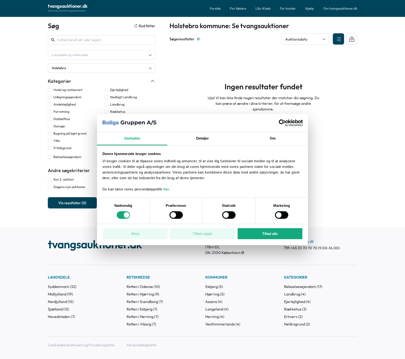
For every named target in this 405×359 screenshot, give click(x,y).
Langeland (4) (217, 309)
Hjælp (309, 8)
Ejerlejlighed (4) (297, 301)
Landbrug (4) (295, 294)
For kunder (288, 8)
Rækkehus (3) (295, 309)
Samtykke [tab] (132, 138)
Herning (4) (214, 316)
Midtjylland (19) (60, 294)
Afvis (135, 234)
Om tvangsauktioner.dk (340, 8)
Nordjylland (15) (61, 301)
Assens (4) (213, 301)
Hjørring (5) (215, 294)
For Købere (238, 8)
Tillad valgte (202, 234)
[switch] (176, 215)
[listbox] (101, 55)
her (166, 189)
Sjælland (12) (58, 309)
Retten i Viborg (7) (141, 324)
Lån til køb (262, 8)
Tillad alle (270, 234)
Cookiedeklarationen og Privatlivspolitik (81, 345)
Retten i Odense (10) (143, 286)
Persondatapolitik (142, 345)
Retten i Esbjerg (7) (142, 309)
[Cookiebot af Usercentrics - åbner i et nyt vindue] (282, 122)
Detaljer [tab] (202, 138)
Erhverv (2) (293, 316)
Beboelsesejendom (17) (303, 286)
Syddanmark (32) (62, 286)
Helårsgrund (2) (297, 324)
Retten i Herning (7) (142, 316)
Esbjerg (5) (214, 286)
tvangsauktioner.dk (95, 244)
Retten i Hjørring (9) (143, 294)
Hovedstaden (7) (61, 316)
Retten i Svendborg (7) (145, 301)
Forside (215, 8)
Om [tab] (273, 138)
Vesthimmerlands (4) (222, 324)
